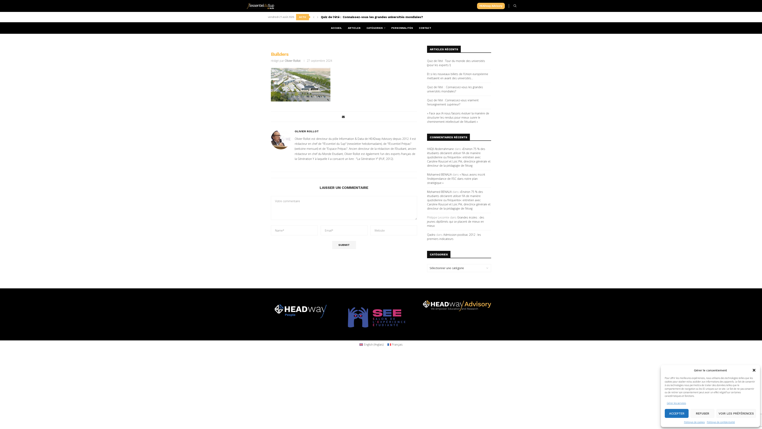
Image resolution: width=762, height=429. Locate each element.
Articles (354, 28)
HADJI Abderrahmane (440, 149)
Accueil (336, 28)
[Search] (515, 6)
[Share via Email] (343, 117)
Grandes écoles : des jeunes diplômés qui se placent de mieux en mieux (455, 221)
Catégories (375, 28)
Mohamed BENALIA (439, 174)
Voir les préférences (736, 413)
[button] (754, 370)
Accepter (676, 413)
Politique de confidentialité (721, 422)
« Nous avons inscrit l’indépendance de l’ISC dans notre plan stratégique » (456, 179)
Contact (425, 28)
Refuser (702, 413)
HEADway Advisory (490, 6)
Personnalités (402, 28)
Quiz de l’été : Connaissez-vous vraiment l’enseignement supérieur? (372, 17)
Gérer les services (676, 403)
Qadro (431, 235)
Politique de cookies (694, 422)
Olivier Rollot (293, 61)
